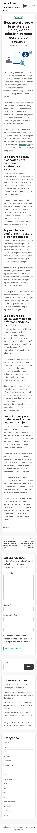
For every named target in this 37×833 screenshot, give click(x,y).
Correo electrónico (11, 615)
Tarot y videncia (9, 802)
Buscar (5, 662)
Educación (7, 761)
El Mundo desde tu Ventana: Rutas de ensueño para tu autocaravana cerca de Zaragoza (17, 705)
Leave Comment (24, 45)
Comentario (8, 573)
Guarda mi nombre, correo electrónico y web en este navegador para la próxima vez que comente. (17, 639)
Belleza (6, 743)
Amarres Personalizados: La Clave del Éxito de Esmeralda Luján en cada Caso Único (17, 715)
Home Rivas (9, 3)
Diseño (5, 752)
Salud (5, 793)
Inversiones (7, 779)
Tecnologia (7, 806)
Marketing (7, 783)
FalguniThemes (18, 830)
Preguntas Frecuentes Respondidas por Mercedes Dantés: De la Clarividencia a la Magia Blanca (18, 695)
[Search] (34, 6)
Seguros (6, 797)
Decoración (7, 747)
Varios (7, 527)
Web (5, 625)
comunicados (13, 45)
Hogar (5, 774)
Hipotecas (7, 770)
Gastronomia (8, 765)
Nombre (7, 605)
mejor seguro (24, 145)
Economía (7, 756)
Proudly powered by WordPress (12, 827)
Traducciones (8, 811)
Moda (5, 788)
